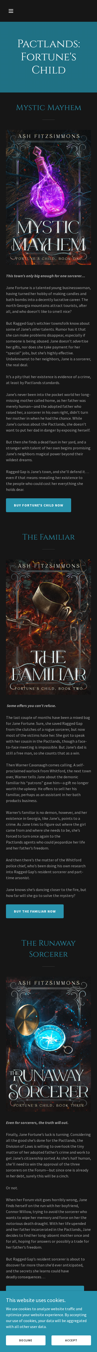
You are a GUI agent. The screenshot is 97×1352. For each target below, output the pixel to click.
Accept (71, 1340)
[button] (12, 11)
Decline (25, 1340)
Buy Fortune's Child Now (38, 505)
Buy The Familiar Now (35, 911)
